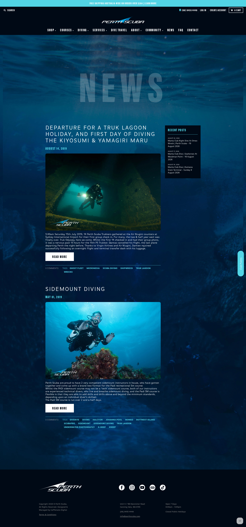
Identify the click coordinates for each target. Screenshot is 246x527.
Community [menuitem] (153, 29)
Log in (203, 10)
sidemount (84, 424)
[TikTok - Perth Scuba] (163, 487)
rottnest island (145, 420)
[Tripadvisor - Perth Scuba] (152, 487)
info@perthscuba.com (130, 516)
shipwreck (126, 268)
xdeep (112, 427)
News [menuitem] (170, 29)
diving (86, 420)
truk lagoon (143, 268)
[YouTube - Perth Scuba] (142, 487)
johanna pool (114, 420)
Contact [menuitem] (193, 29)
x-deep (102, 427)
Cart (237, 10)
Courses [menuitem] (66, 29)
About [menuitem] (135, 29)
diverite (74, 420)
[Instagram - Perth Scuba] (132, 487)
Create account (218, 10)
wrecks (68, 272)
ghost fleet (76, 268)
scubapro (69, 424)
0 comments (52, 268)
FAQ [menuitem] (180, 29)
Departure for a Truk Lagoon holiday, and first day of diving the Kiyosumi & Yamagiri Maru (100, 134)
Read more (59, 256)
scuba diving (110, 268)
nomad (129, 420)
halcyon (98, 420)
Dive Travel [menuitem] (119, 29)
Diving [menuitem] (82, 29)
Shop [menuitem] (50, 29)
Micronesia (93, 268)
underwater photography (79, 427)
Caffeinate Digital (59, 510)
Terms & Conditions (47, 515)
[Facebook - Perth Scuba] (122, 487)
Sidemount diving (75, 289)
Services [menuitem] (99, 29)
